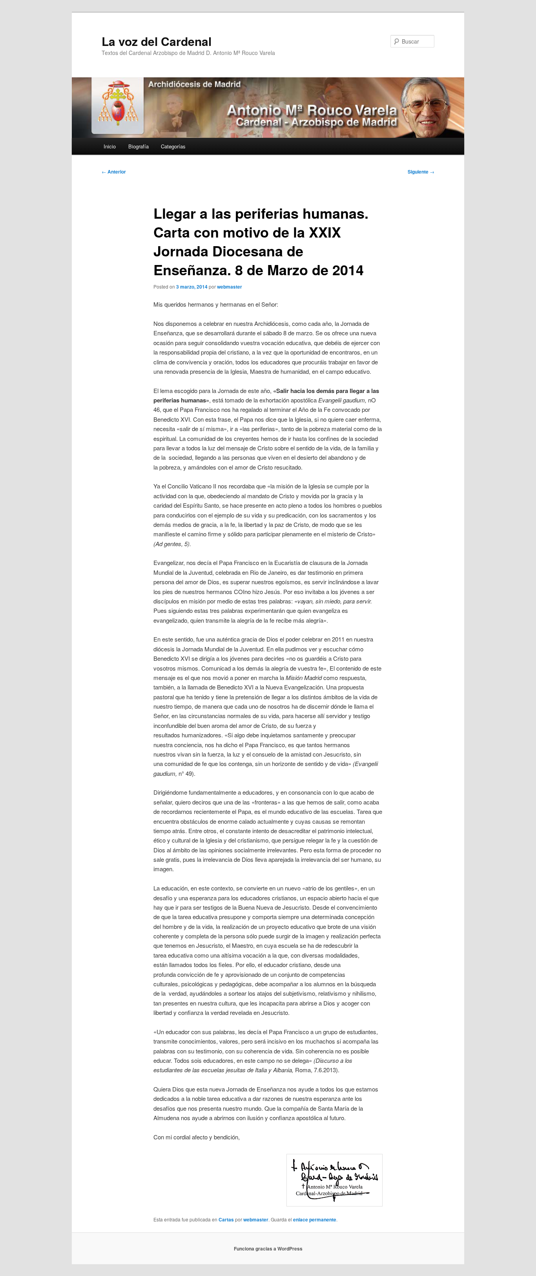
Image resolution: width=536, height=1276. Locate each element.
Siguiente (421, 171)
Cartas (226, 1219)
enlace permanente (314, 1219)
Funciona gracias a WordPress (268, 1248)
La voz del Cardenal (156, 41)
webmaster (229, 286)
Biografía (138, 146)
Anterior (114, 171)
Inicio (110, 146)
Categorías (173, 146)
